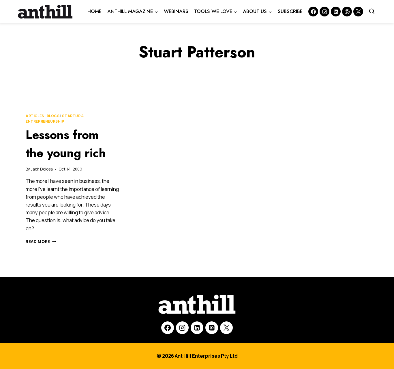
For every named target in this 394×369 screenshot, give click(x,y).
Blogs (53, 115)
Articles (35, 115)
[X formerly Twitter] (358, 11)
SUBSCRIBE (290, 11)
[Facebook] (313, 11)
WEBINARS (176, 11)
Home (94, 11)
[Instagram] (324, 11)
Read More (41, 241)
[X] (226, 327)
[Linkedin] (336, 11)
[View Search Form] (372, 11)
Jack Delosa (42, 169)
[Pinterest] (347, 11)
